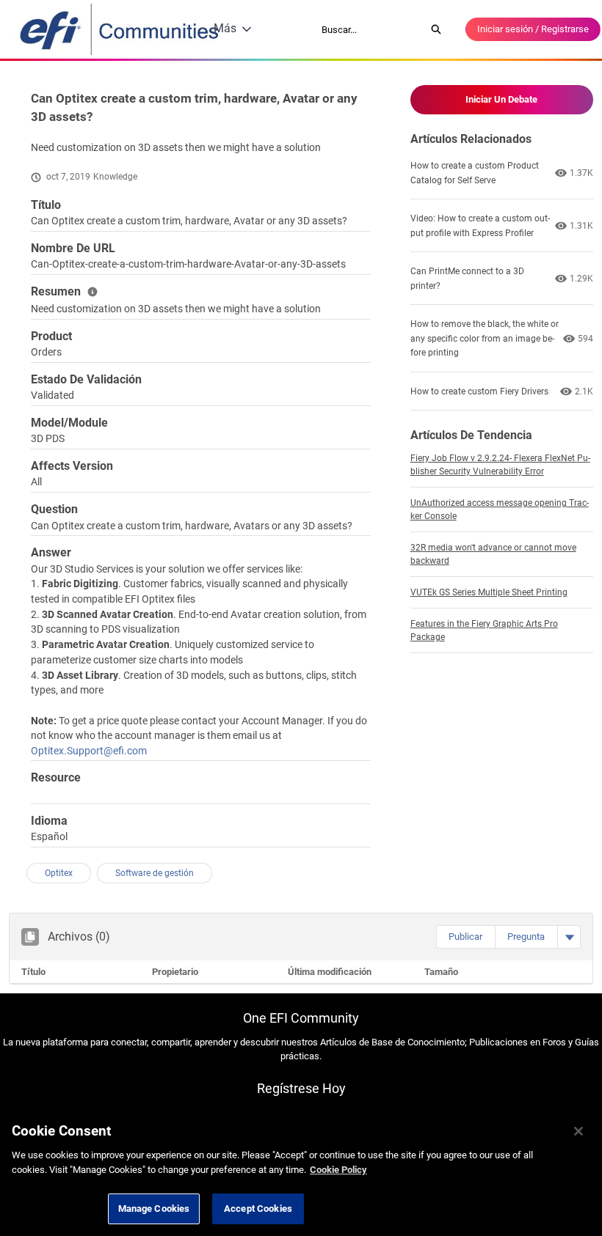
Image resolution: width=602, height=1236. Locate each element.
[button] (465, 937)
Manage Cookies (154, 1208)
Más (225, 28)
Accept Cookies (258, 1208)
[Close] (578, 1131)
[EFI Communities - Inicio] (120, 29)
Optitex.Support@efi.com (89, 751)
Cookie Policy (338, 1169)
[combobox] (368, 29)
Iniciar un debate (501, 99)
